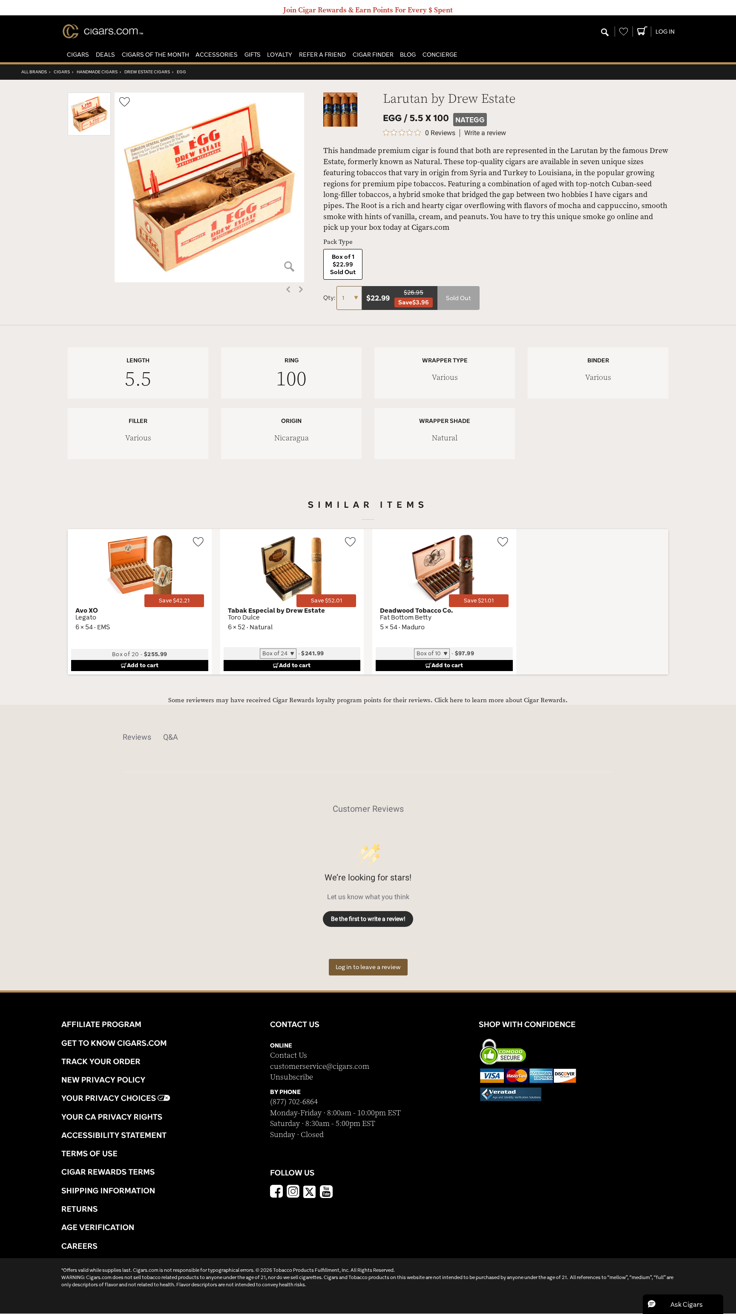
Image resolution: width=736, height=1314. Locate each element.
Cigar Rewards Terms (108, 1171)
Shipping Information (108, 1190)
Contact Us (288, 1055)
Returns (79, 1209)
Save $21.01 (479, 600)
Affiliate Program (101, 1024)
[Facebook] (276, 1192)
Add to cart (142, 665)
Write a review (485, 133)
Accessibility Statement (114, 1135)
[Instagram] (293, 1192)
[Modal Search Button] (605, 33)
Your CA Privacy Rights (111, 1116)
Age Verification (97, 1227)
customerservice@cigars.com (319, 1066)
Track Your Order (101, 1061)
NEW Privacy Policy (103, 1079)
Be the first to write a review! (368, 918)
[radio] (342, 264)
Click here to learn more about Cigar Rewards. (501, 700)
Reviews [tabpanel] (137, 736)
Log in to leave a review (368, 967)
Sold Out (458, 298)
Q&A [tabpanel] (170, 736)
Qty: (329, 297)
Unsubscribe (291, 1077)
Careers (79, 1246)
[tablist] (368, 737)
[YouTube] (326, 1192)
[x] (309, 1191)
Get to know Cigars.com (114, 1043)
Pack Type (338, 242)
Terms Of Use (89, 1153)
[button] (78, 54)
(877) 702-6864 (294, 1102)
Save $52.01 (326, 600)
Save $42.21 (174, 600)
